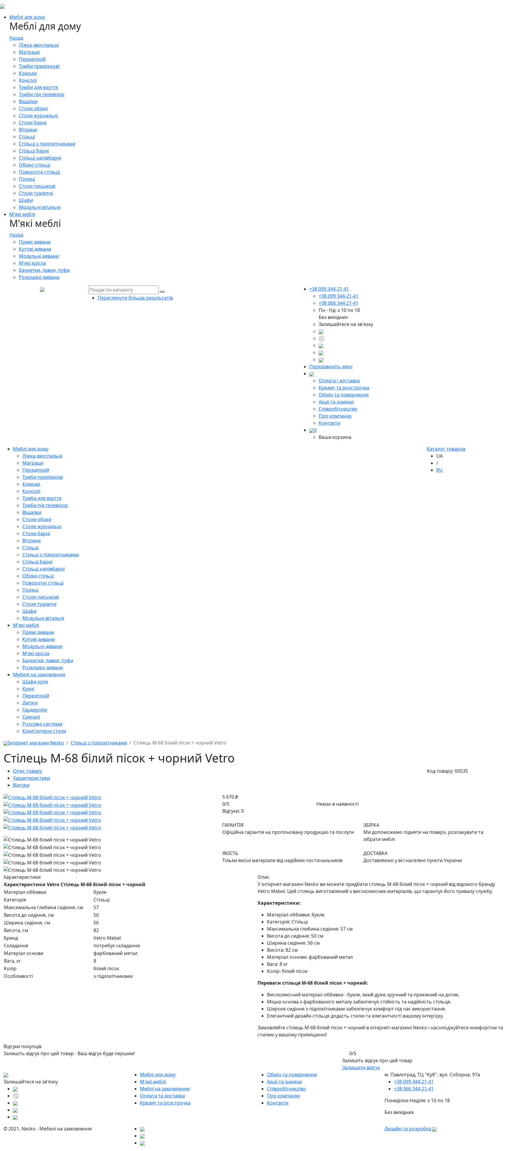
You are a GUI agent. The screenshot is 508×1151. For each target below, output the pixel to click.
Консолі (28, 80)
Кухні (28, 688)
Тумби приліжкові (39, 66)
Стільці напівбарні (40, 158)
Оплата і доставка (339, 380)
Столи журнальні (38, 115)
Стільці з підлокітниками (47, 143)
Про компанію (335, 416)
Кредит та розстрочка (344, 387)
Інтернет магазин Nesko (36, 743)
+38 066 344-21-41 (338, 303)
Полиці (27, 179)
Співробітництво (286, 1088)
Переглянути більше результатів (135, 298)
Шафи (26, 200)
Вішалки (28, 101)
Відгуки (21, 785)
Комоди (28, 73)
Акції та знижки (336, 402)
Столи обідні (33, 108)
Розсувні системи (42, 724)
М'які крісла (32, 263)
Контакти (329, 423)
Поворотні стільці (39, 172)
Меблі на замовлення (165, 1088)
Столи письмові (37, 186)
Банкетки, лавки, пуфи (44, 270)
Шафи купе (35, 681)
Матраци (29, 52)
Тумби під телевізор (41, 94)
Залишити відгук (361, 1067)
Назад (16, 38)
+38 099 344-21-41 (338, 296)
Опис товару (27, 771)
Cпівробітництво (338, 409)
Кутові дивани (35, 249)
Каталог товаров (446, 449)
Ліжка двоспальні (39, 45)
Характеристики (31, 778)
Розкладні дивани (39, 277)
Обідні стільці (34, 165)
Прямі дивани (35, 242)
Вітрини (28, 129)
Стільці (27, 136)
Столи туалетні (36, 193)
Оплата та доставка (162, 1096)
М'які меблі (22, 214)
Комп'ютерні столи (44, 731)
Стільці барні (34, 151)
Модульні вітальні (40, 207)
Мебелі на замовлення (39, 674)
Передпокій (32, 59)
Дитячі (30, 703)
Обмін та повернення (344, 395)
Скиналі (31, 717)
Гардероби (34, 710)
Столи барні (32, 122)
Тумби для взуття (38, 87)
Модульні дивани (39, 256)
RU (439, 470)
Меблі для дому (27, 17)
